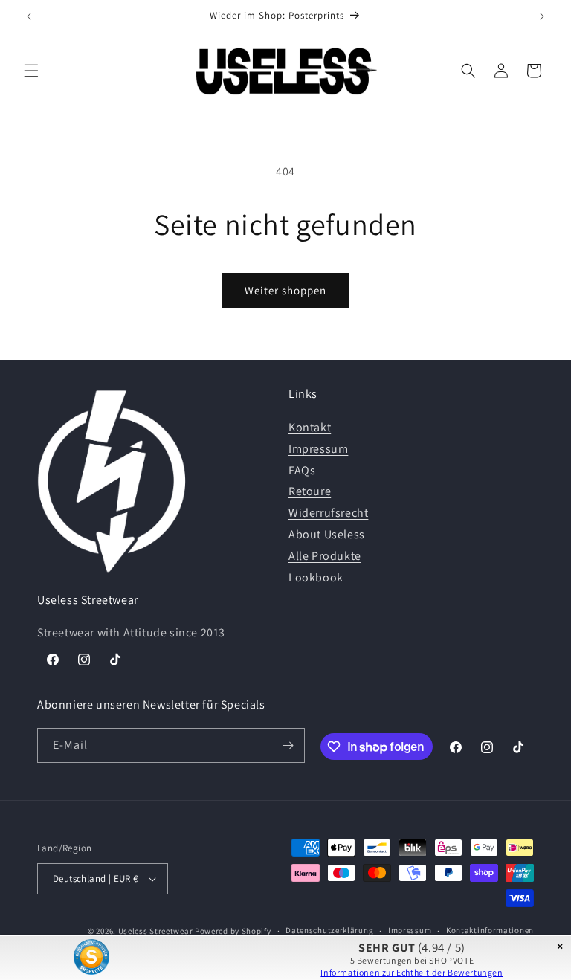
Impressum (318, 449)
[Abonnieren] (287, 745)
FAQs (301, 470)
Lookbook (315, 577)
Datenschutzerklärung (329, 930)
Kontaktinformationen (490, 930)
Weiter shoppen (285, 290)
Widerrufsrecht (328, 512)
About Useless (326, 534)
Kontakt (309, 427)
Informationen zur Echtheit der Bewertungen (411, 972)
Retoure (309, 491)
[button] (31, 70)
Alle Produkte (324, 556)
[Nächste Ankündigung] (542, 16)
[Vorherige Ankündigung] (29, 16)
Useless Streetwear (155, 931)
